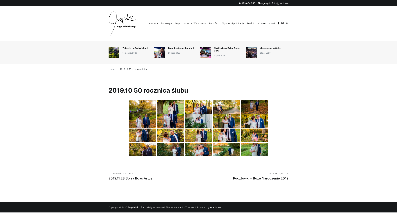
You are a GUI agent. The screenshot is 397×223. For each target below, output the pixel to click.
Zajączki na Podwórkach (135, 48)
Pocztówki (214, 23)
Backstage (166, 23)
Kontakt (272, 23)
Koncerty (153, 23)
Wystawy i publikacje (233, 23)
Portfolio (251, 23)
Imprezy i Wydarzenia (194, 23)
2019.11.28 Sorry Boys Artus (130, 176)
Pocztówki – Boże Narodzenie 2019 (260, 176)
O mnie (261, 23)
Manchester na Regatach (181, 48)
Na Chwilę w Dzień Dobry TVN (227, 49)
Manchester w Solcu (270, 48)
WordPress (215, 207)
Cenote (177, 207)
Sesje (177, 23)
